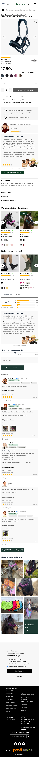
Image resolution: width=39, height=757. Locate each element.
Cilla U (10, 443)
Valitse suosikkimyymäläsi (23, 102)
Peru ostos (23, 710)
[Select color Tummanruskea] (20, 75)
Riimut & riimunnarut (8, 16)
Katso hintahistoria (30, 72)
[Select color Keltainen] (7, 288)
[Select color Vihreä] (21, 288)
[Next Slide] (35, 37)
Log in (19, 676)
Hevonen (8, 15)
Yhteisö (17, 294)
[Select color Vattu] (23, 245)
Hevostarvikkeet (19, 15)
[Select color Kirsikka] (15, 75)
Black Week (24, 704)
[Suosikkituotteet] (29, 4)
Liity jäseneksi (19, 671)
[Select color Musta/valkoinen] (9, 245)
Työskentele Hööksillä (11, 705)
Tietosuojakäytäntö (11, 708)
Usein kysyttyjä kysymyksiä (25, 698)
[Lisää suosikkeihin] (35, 22)
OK (28, 736)
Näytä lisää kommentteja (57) (12, 550)
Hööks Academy (10, 719)
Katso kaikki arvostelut (12, 172)
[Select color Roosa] (31, 288)
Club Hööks (24, 707)
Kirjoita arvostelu (12, 368)
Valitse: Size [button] (6, 84)
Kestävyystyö (9, 696)
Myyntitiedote (9, 690)
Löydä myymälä (25, 690)
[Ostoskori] (34, 4)
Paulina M (11, 511)
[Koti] (19, 4)
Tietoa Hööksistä (10, 702)
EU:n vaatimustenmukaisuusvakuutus (27, 694)
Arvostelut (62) (7, 294)
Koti (2, 15)
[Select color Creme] (7, 245)
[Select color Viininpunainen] (11, 75)
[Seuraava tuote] (36, 222)
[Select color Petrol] (2, 75)
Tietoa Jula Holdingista (27, 701)
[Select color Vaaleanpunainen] (12, 245)
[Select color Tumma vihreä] (21, 245)
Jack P (10, 404)
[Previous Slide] (4, 37)
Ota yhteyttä (9, 693)
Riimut (19, 16)
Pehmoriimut (27, 16)
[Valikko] (3, 4)
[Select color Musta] (7, 75)
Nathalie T (12, 378)
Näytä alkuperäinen (8, 390)
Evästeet (8, 711)
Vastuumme (9, 699)
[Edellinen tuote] (3, 222)
